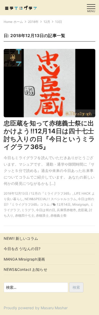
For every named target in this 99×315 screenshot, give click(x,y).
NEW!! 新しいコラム (21, 238)
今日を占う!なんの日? (22, 248)
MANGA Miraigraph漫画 (24, 259)
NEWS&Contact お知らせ (25, 269)
